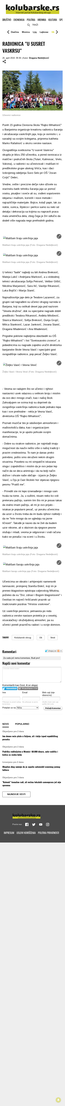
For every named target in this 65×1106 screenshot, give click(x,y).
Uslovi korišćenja (26, 833)
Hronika (42, 19)
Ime (4, 692)
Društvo (6, 19)
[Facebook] (27, 824)
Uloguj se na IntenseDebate (9, 688)
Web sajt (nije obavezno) (48, 693)
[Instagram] (48, 824)
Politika (31, 19)
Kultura (52, 19)
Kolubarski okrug (22, 637)
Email (24, 692)
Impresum (9, 833)
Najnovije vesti (16, 794)
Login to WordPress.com (28, 688)
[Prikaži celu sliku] (59, 236)
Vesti (52, 637)
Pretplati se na (9, 708)
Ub (53, 32)
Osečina (15, 32)
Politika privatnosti (48, 833)
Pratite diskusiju (60, 650)
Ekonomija (19, 19)
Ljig (35, 32)
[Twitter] (34, 824)
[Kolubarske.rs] (32, 7)
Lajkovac (44, 32)
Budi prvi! (35, 658)
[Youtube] (41, 824)
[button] (14, 32)
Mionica (26, 32)
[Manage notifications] (58, 1099)
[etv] (32, 815)
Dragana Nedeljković (39, 58)
